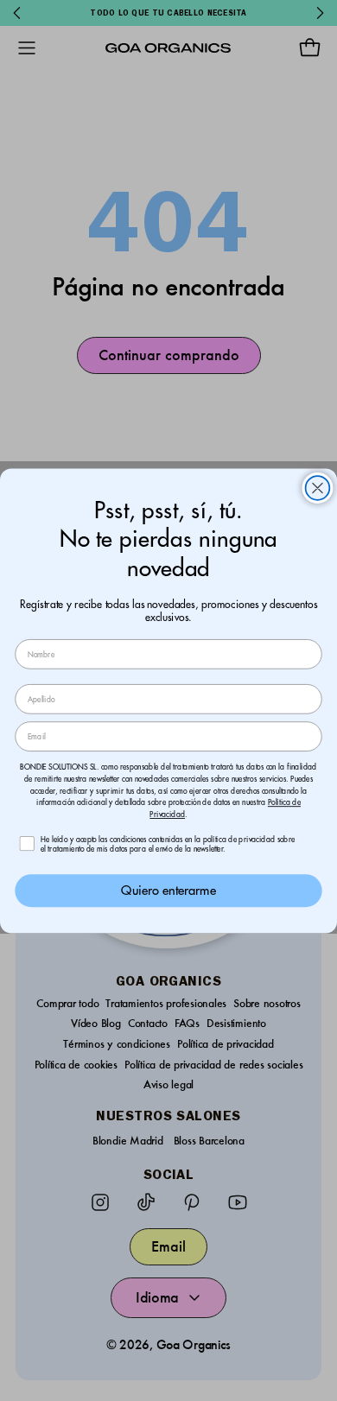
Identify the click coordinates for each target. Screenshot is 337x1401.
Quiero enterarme (168, 890)
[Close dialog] (318, 488)
